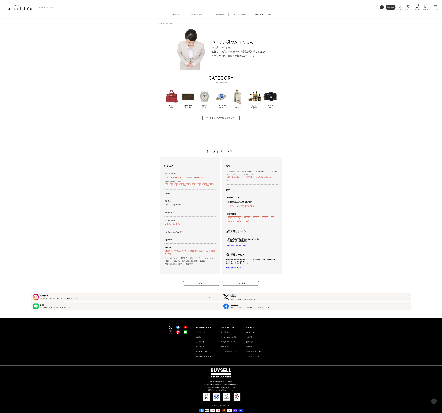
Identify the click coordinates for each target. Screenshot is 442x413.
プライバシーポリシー (253, 356)
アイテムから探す (239, 14)
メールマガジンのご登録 (228, 337)
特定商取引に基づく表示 (254, 351)
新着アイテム (178, 14)
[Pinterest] (178, 332)
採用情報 (249, 347)
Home (159, 23)
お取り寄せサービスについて (236, 245)
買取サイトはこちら (262, 14)
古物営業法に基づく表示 (203, 356)
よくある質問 (240, 283)
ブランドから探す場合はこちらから (221, 118)
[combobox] (210, 7)
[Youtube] (185, 327)
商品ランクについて (202, 351)
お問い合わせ (225, 347)
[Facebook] (178, 327)
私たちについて (251, 332)
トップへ (433, 405)
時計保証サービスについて (235, 268)
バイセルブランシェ (223, 405)
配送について (200, 342)
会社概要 (249, 337)
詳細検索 (390, 7)
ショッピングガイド (201, 283)
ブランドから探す (217, 14)
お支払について (200, 332)
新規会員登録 (225, 332)
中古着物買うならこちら (228, 351)
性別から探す (196, 14)
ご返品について (200, 337)
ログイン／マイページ (228, 342)
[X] (170, 327)
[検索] (382, 7)
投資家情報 (249, 342)
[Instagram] (170, 332)
